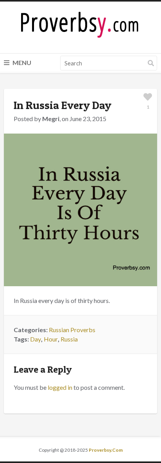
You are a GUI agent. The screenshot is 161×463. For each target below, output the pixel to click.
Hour (51, 339)
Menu (21, 62)
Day (35, 339)
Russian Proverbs (72, 329)
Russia (69, 339)
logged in (60, 387)
